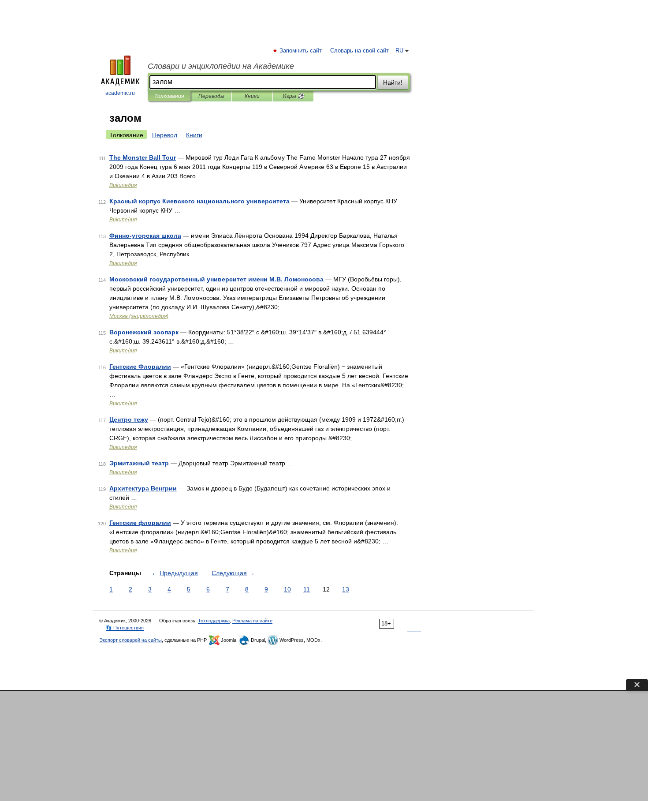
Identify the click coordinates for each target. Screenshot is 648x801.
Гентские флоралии (140, 522)
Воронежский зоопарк (144, 332)
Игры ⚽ (293, 96)
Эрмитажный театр (139, 463)
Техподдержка (214, 620)
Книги (252, 96)
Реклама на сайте (252, 620)
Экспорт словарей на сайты (130, 640)
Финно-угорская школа (145, 235)
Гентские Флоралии (140, 366)
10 (287, 589)
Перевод (164, 134)
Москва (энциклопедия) (138, 316)
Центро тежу (128, 419)
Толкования (169, 96)
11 (306, 589)
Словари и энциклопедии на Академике (221, 66)
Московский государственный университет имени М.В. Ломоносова (216, 279)
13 (345, 589)
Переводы (211, 96)
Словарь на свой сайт (359, 51)
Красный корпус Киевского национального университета (199, 201)
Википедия (123, 185)
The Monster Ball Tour (142, 157)
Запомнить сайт (301, 51)
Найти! (392, 82)
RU (399, 51)
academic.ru (120, 93)
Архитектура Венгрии (143, 488)
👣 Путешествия (125, 627)
